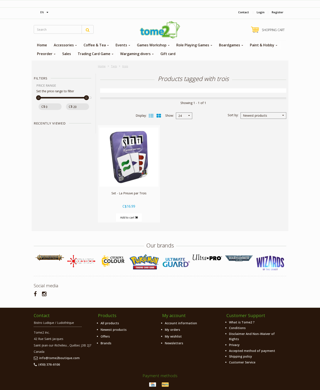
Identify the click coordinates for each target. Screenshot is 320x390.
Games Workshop (152, 45)
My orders (172, 330)
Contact (243, 12)
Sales (66, 53)
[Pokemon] (144, 261)
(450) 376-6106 (49, 364)
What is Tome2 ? (241, 322)
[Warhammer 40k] (239, 258)
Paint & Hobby (262, 45)
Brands (106, 343)
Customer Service (242, 362)
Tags (114, 66)
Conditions (237, 328)
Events (122, 45)
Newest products (113, 330)
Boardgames (230, 45)
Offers (105, 336)
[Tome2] (160, 30)
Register (277, 12)
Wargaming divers (136, 53)
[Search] (88, 29)
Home (42, 45)
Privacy (234, 345)
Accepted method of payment (252, 351)
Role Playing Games (193, 45)
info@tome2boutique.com (59, 358)
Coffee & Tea (95, 45)
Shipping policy (240, 356)
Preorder (45, 53)
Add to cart (127, 217)
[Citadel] (112, 261)
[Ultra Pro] (207, 257)
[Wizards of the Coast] (270, 263)
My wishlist (173, 336)
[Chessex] (81, 261)
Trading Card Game (94, 53)
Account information (181, 323)
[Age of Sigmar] (49, 257)
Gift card (167, 53)
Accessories (64, 45)
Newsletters (174, 343)
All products (110, 323)
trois (125, 66)
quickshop (129, 177)
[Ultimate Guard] (175, 262)
